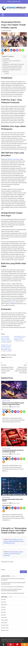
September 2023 (5, 630)
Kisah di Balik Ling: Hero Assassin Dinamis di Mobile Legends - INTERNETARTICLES (14, 541)
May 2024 (3, 612)
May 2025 (3, 599)
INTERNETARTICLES (17, 639)
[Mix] (20, 50)
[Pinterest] (14, 50)
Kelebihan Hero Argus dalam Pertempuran (13, 64)
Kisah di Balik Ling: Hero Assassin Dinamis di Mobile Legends (20, 338)
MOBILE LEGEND (11, 355)
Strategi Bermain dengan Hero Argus (12, 68)
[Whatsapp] (23, 50)
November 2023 (4, 627)
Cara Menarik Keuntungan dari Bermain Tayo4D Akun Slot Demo (13, 451)
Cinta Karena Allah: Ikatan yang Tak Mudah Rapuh (12, 586)
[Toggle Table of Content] (23, 56)
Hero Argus (9, 357)
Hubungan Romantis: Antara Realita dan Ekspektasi (12, 593)
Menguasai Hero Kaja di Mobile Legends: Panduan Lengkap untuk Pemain (13, 403)
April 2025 (3, 602)
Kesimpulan (6, 71)
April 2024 (3, 615)
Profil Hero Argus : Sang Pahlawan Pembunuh (11, 61)
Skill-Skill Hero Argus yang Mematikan (12, 66)
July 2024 (3, 607)
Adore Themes (18, 641)
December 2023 (4, 625)
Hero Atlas (12, 301)
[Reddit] (8, 50)
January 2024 (4, 622)
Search (3, 569)
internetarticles (7, 30)
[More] (2, 53)
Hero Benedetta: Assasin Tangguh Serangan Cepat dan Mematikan (13, 553)
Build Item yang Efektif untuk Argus (12, 69)
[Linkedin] (11, 50)
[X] (5, 50)
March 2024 (3, 617)
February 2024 (4, 620)
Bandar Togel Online (13, 159)
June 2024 (3, 609)
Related (7, 73)
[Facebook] (2, 50)
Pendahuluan (6, 59)
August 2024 (4, 604)
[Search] (26, 15)
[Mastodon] (17, 50)
